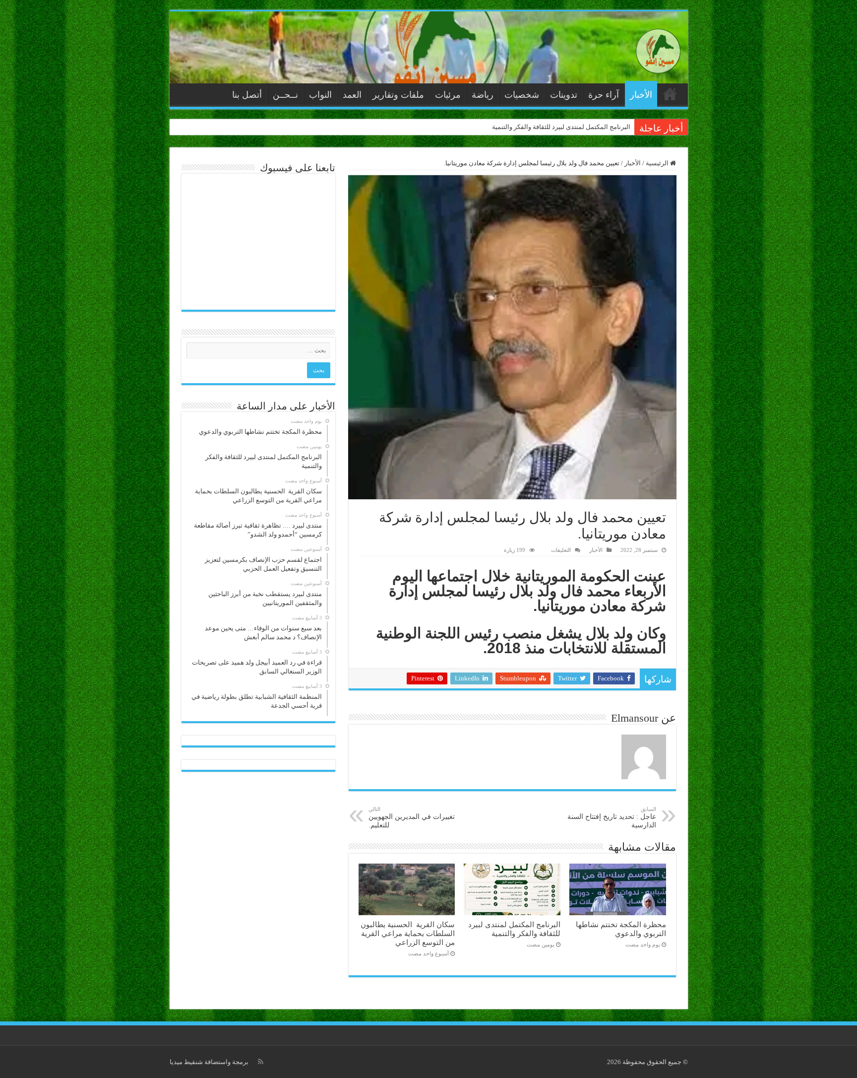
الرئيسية (670, 93)
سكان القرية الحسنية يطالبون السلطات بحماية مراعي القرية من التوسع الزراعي (408, 933)
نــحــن (285, 95)
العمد (352, 95)
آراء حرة (603, 95)
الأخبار (641, 95)
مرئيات (448, 95)
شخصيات (521, 95)
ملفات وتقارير (398, 95)
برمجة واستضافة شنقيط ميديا (209, 1062)
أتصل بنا (247, 95)
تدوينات (563, 95)
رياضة (482, 95)
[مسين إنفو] (658, 49)
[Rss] (260, 1062)
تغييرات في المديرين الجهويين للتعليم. (411, 817)
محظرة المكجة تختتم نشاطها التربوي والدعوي (621, 929)
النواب (320, 95)
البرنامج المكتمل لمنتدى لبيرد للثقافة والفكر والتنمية (561, 127)
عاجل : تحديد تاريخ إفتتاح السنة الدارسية (611, 817)
